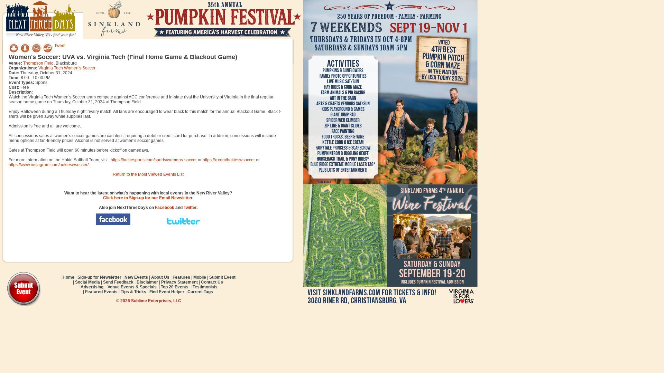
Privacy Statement (179, 282)
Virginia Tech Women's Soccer (66, 68)
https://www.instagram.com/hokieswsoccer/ (49, 164)
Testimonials (205, 287)
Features (181, 277)
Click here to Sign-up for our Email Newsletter (147, 197)
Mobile (199, 277)
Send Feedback (118, 282)
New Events (136, 277)
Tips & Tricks (133, 291)
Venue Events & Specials (132, 287)
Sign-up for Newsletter (99, 277)
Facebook (164, 207)
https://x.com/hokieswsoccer (229, 159)
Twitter (190, 207)
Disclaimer (147, 282)
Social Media (87, 282)
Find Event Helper (166, 291)
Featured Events (101, 291)
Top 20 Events (174, 287)
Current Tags (200, 291)
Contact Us (212, 282)
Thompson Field (38, 63)
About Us (160, 277)
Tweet (59, 45)
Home (68, 277)
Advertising (92, 287)
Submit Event (222, 277)
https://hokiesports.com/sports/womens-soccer (154, 159)
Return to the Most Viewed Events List (148, 174)
